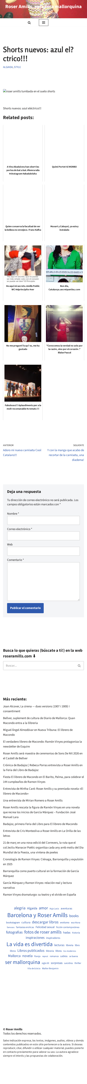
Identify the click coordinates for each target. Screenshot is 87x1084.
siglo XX (45, 963)
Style (17, 67)
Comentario (15, 560)
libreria (69, 945)
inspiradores (53, 938)
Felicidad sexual (45, 927)
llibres (58, 951)
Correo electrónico (19, 529)
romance (54, 956)
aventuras (66, 908)
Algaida (8, 67)
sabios (64, 956)
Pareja (37, 956)
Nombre (13, 514)
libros (13, 951)
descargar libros (45, 922)
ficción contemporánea (67, 927)
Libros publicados (30, 950)
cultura (25, 923)
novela (27, 955)
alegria (19, 908)
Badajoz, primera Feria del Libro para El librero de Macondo (40, 824)
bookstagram (13, 922)
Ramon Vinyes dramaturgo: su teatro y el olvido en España (39, 895)
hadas (66, 933)
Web (10, 544)
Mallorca (14, 956)
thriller (77, 963)
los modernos (69, 951)
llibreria (50, 951)
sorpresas (57, 963)
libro (77, 945)
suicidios (68, 963)
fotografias (14, 932)
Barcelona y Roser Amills (37, 915)
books (74, 915)
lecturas (59, 945)
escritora (75, 922)
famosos (10, 927)
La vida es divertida (29, 944)
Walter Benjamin (50, 968)
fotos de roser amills (43, 932)
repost (45, 956)
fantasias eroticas (25, 927)
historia (76, 933)
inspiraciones (35, 938)
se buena (73, 956)
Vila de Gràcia (34, 968)
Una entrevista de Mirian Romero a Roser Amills (33, 800)
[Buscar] (29, 22)
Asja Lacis (54, 908)
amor (43, 908)
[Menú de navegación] (43, 22)
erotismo (64, 922)
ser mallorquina (22, 962)
